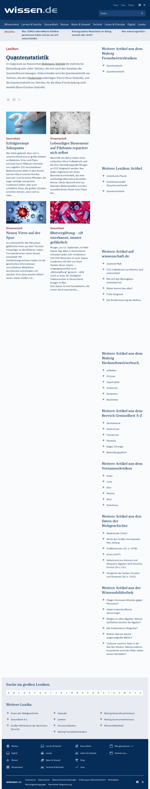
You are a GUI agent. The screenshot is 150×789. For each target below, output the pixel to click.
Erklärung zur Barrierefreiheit (92, 779)
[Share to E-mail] (8, 99)
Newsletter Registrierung (60, 784)
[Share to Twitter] (19, 99)
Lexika (142, 24)
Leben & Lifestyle (115, 24)
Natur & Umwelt (80, 24)
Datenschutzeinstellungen (64, 779)
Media (131, 5)
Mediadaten (113, 779)
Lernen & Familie (31, 24)
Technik (97, 24)
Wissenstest (11, 24)
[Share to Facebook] (14, 99)
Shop (115, 5)
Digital (131, 24)
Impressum (30, 779)
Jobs (123, 5)
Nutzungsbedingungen (35, 784)
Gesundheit (51, 24)
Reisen (64, 24)
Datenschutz (44, 779)
